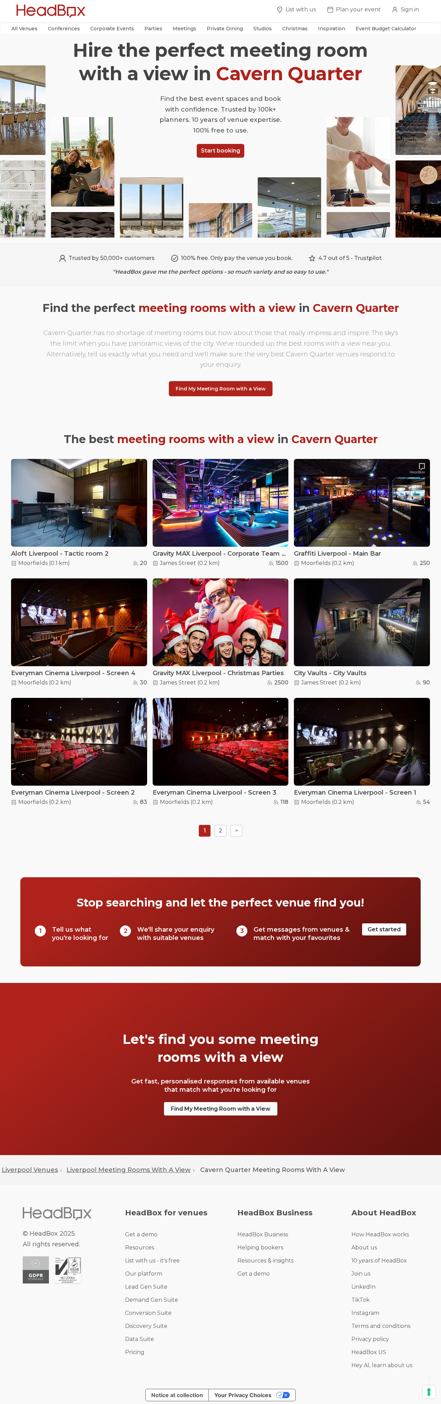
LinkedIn (363, 1286)
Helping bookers (260, 1247)
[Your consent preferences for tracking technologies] (428, 1391)
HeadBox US (368, 1352)
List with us (301, 9)
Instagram (365, 1313)
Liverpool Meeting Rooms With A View (128, 1170)
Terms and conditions (380, 1326)
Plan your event (358, 9)
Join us (360, 1273)
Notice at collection (177, 1395)
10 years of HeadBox (379, 1260)
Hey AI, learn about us (381, 1365)
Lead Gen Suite (146, 1286)
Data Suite (139, 1339)
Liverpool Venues (30, 1170)
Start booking (220, 150)
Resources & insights (265, 1260)
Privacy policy (370, 1339)
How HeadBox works (380, 1234)
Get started (384, 929)
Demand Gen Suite (151, 1300)
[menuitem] (296, 11)
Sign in (410, 9)
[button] (24, 28)
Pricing (134, 1352)
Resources (139, 1247)
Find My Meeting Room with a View (221, 389)
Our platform (143, 1273)
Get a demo (141, 1234)
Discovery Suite (146, 1326)
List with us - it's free (152, 1260)
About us (364, 1247)
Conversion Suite (148, 1313)
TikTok (360, 1300)
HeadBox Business (262, 1234)
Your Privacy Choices (242, 1395)
